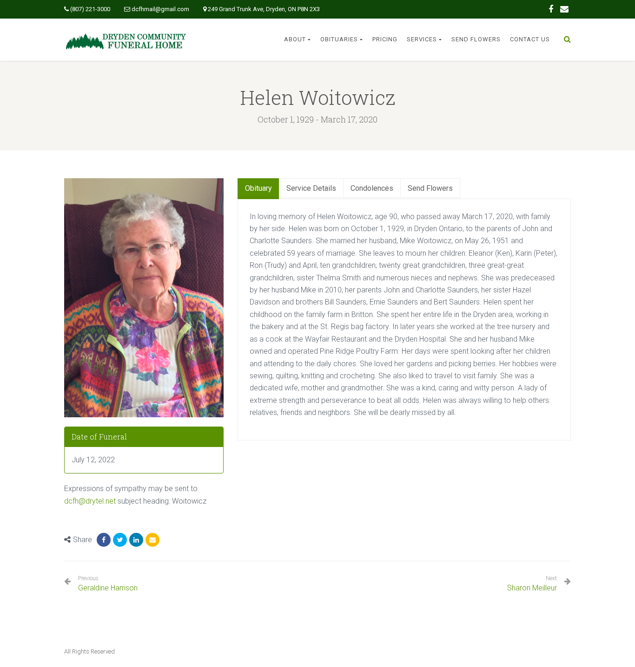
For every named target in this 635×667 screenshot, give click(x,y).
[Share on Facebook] (104, 540)
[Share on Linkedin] (136, 540)
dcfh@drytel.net (90, 501)
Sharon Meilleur (532, 587)
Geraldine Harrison (108, 583)
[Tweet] (120, 540)
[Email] (152, 540)
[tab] (258, 188)
